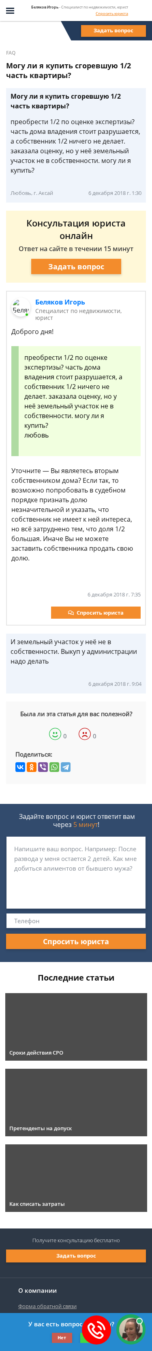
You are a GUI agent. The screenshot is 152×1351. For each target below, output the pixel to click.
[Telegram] (66, 767)
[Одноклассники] (31, 767)
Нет (62, 1337)
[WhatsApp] (54, 767)
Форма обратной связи (47, 1306)
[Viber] (43, 767)
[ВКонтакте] (20, 767)
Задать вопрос (113, 30)
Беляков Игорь (60, 302)
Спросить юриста (112, 13)
